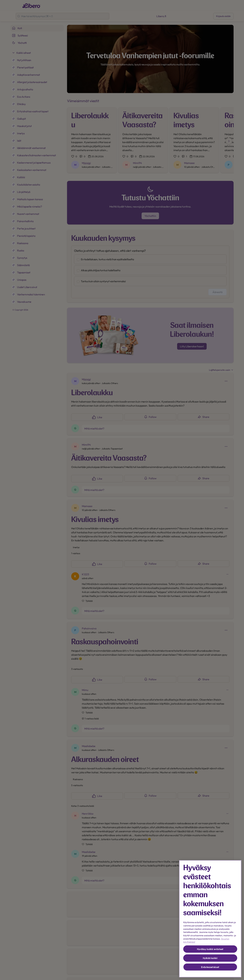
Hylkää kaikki (210, 958)
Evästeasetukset (210, 967)
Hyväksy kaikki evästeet (210, 949)
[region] (210, 918)
